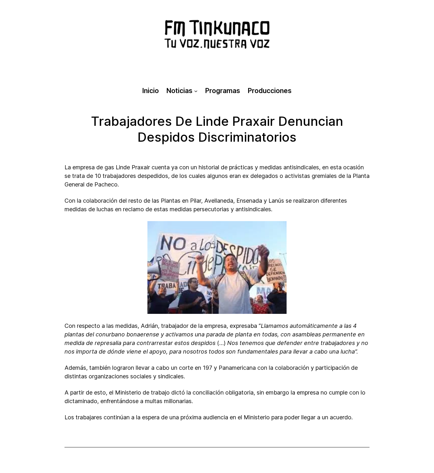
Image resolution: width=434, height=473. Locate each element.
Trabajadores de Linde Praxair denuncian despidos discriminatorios (217, 129)
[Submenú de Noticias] (196, 90)
